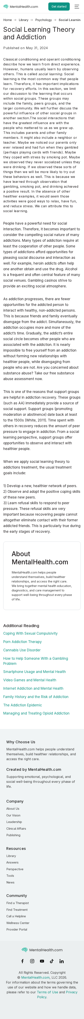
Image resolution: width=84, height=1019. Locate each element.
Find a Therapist (17, 903)
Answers (12, 862)
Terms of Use (47, 992)
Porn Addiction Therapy (22, 642)
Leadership (14, 822)
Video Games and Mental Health (29, 680)
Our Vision (13, 815)
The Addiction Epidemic (22, 705)
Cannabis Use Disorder (22, 650)
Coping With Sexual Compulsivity (30, 633)
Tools (10, 876)
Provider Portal (16, 929)
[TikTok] (51, 961)
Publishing (13, 835)
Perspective (14, 869)
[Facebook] (22, 961)
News (10, 882)
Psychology (43, 20)
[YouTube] (42, 961)
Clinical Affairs (16, 828)
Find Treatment (17, 910)
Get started (59, 6)
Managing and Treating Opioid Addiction (36, 713)
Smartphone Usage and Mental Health (34, 672)
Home (7, 20)
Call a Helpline (16, 916)
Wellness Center (17, 923)
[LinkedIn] (61, 961)
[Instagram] (32, 961)
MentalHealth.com (35, 977)
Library (23, 20)
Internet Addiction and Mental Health (33, 688)
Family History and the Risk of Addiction (36, 697)
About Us (12, 809)
